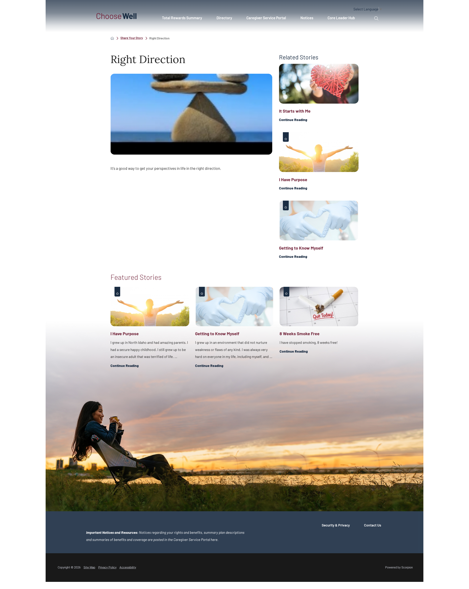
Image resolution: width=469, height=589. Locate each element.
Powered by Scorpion (399, 567)
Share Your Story (131, 38)
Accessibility (127, 567)
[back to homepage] (112, 38)
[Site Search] (376, 18)
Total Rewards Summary (182, 18)
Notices (306, 18)
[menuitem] (184, 20)
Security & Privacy (336, 525)
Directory (224, 18)
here (214, 539)
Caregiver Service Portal (266, 18)
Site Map (89, 567)
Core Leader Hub (341, 18)
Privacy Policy (107, 567)
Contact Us (372, 525)
